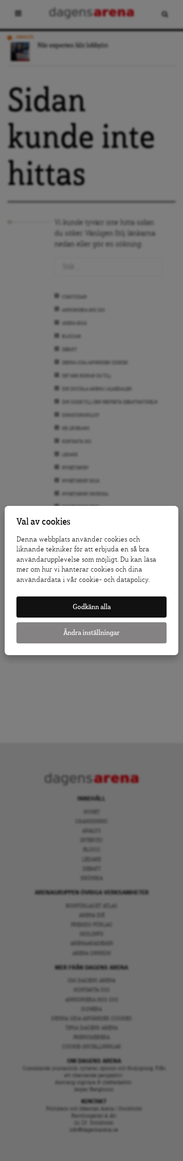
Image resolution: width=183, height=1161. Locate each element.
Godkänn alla (92, 607)
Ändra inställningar (91, 632)
